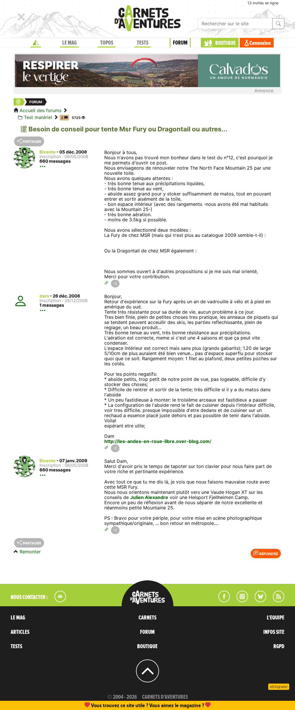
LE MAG (69, 43)
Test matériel (38, 117)
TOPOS (106, 43)
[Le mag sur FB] (222, 600)
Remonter (30, 551)
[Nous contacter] (57, 600)
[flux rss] (275, 600)
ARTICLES (20, 632)
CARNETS (147, 618)
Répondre (268, 554)
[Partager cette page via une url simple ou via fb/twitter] (115, 283)
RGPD (278, 646)
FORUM (180, 43)
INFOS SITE (273, 632)
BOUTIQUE (225, 43)
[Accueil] (36, 43)
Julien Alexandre (149, 497)
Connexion (260, 43)
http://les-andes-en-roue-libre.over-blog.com (157, 441)
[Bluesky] (257, 600)
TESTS (142, 43)
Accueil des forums (40, 110)
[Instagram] (240, 600)
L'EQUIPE (275, 618)
